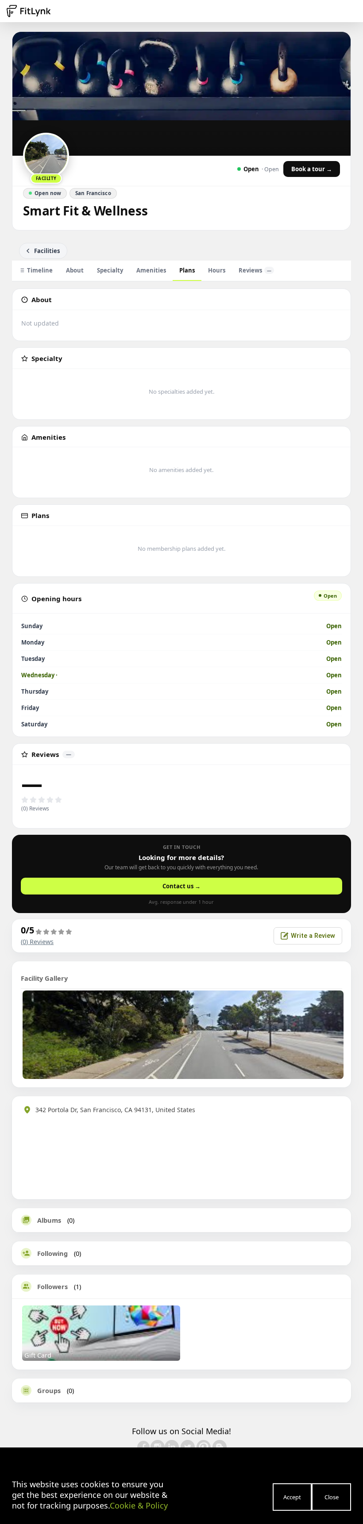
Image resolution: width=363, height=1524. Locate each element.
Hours (216, 270)
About (75, 270)
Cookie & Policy (139, 1505)
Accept (292, 1497)
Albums (49, 1220)
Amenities (151, 270)
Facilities (47, 251)
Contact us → (181, 886)
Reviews (255, 270)
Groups (49, 1390)
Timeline (40, 270)
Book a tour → (311, 169)
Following (52, 1253)
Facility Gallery (44, 978)
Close (331, 1497)
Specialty (110, 270)
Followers (52, 1286)
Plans (187, 270)
